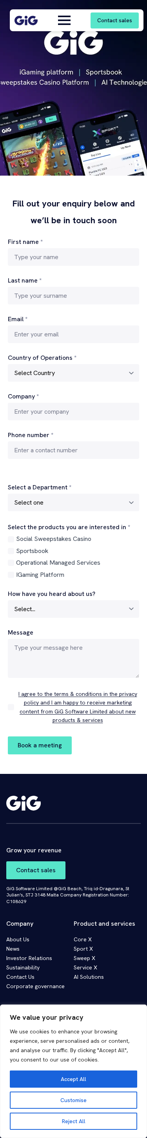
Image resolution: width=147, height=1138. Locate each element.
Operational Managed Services (58, 562)
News (13, 948)
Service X (85, 967)
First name (25, 242)
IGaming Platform (40, 575)
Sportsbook (32, 551)
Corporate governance (35, 986)
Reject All (73, 1121)
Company (23, 396)
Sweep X (84, 958)
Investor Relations (29, 958)
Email (17, 319)
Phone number (30, 435)
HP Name (8, 182)
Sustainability (23, 967)
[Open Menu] (64, 20)
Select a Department (39, 487)
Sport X (83, 948)
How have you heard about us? (51, 594)
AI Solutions (89, 976)
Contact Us (20, 976)
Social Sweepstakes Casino (53, 539)
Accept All (73, 1079)
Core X (83, 939)
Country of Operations (42, 358)
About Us (17, 939)
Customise (73, 1100)
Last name (25, 280)
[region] (73, 1071)
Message (20, 632)
